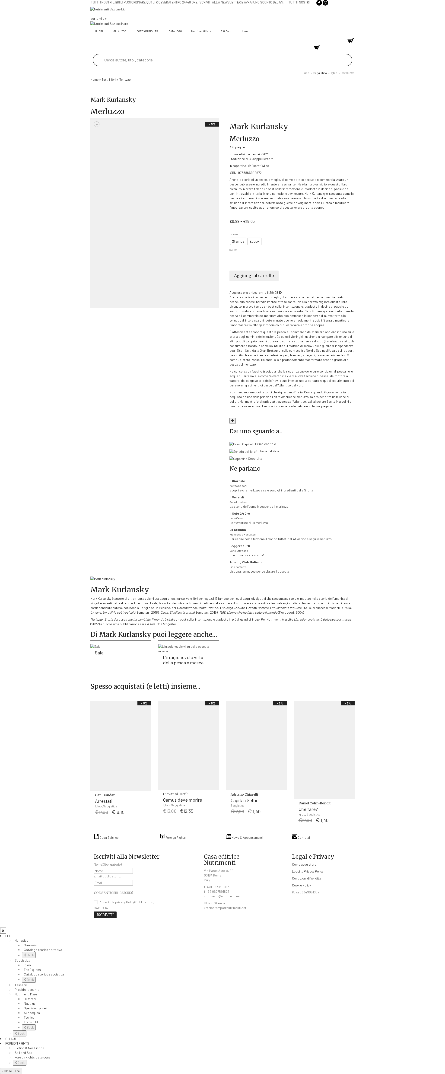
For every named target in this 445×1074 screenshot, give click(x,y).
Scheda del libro (267, 451)
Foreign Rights (175, 837)
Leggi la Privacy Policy (307, 871)
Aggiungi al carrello (254, 275)
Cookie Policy (301, 885)
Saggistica (320, 72)
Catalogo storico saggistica (44, 974)
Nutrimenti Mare (26, 994)
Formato (235, 234)
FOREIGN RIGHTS (17, 1043)
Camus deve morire (182, 800)
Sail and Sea (23, 1053)
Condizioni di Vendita (306, 878)
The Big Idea (32, 970)
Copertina (254, 458)
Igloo (334, 72)
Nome (108, 864)
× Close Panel (11, 1071)
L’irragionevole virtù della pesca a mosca (183, 659)
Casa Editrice (108, 837)
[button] (147, 798)
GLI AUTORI (13, 1039)
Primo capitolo (265, 444)
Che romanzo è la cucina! (246, 550)
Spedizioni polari (35, 1008)
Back (30, 955)
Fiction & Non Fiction (29, 1048)
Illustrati (30, 999)
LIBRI (8, 936)
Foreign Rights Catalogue (32, 1057)
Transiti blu (31, 1022)
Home (305, 72)
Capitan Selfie (244, 800)
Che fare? (308, 809)
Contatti (303, 837)
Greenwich (31, 945)
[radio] (238, 241)
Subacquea (32, 1013)
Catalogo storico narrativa (43, 950)
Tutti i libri (109, 79)
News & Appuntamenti (247, 837)
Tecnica (29, 1017)
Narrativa (21, 940)
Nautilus (29, 1003)
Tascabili (21, 985)
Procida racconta (27, 989)
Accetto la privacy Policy (127, 902)
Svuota (233, 249)
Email (107, 876)
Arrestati (103, 801)
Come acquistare (304, 864)
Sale (99, 652)
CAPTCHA (101, 908)
